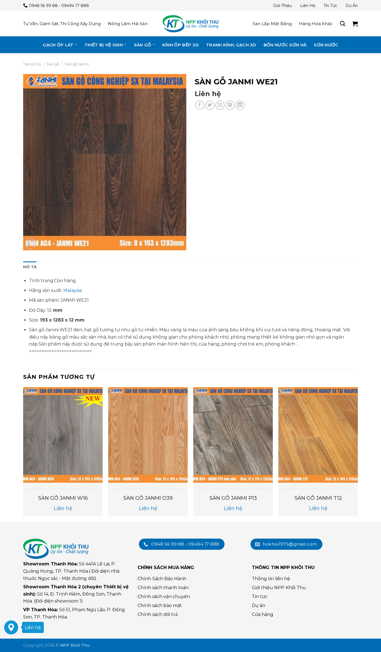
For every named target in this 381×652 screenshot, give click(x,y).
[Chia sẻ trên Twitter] (209, 105)
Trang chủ (32, 64)
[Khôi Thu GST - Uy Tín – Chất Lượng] (190, 24)
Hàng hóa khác (316, 23)
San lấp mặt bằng (272, 23)
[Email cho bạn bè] (220, 105)
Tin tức (330, 5)
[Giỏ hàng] (355, 24)
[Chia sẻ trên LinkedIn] (240, 105)
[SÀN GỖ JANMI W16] (63, 435)
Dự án (352, 5)
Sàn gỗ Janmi (77, 64)
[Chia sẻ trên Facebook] (199, 105)
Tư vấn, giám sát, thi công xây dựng (62, 23)
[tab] (30, 267)
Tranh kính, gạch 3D (231, 44)
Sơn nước (326, 44)
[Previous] (23, 454)
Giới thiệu (282, 5)
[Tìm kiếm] (342, 24)
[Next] (357, 454)
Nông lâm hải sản (128, 23)
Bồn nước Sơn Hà (285, 44)
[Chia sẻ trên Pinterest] (230, 105)
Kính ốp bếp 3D (180, 44)
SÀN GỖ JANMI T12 (318, 498)
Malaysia (72, 290)
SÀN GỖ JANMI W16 (63, 498)
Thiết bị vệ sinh (104, 44)
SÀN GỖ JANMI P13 (233, 498)
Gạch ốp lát (58, 44)
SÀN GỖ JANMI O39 (148, 498)
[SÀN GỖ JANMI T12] (318, 435)
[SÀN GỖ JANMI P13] (233, 435)
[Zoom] (30, 243)
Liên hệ (307, 5)
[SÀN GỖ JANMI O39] (148, 435)
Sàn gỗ (142, 44)
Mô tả (30, 267)
